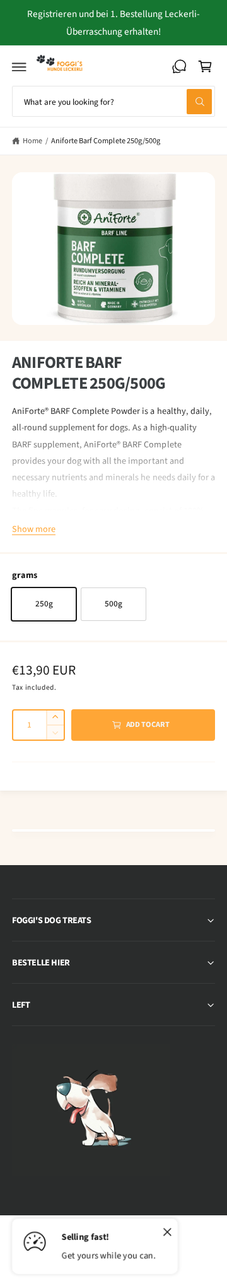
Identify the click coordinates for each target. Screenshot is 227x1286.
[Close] (167, 1232)
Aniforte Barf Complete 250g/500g (105, 140)
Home (32, 140)
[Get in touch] (179, 66)
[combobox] (113, 101)
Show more (33, 529)
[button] (19, 66)
